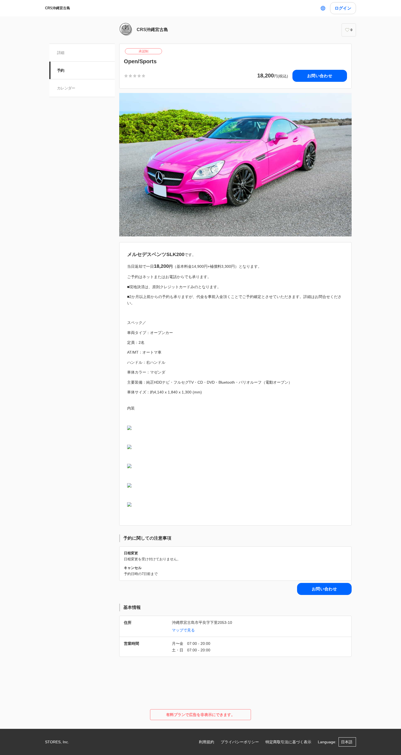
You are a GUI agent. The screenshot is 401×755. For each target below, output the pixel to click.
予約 (60, 70)
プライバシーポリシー (240, 742)
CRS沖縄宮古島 (57, 8)
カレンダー (66, 88)
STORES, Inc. (57, 742)
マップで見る (183, 630)
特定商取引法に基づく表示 (288, 742)
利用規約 (206, 742)
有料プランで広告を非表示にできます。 (200, 714)
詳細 (60, 52)
